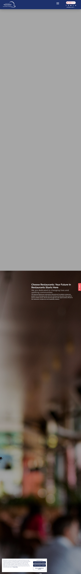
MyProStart (70, 7)
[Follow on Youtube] (71, 5)
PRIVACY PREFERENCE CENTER (39, 569)
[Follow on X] (73, 5)
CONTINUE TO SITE (39, 560)
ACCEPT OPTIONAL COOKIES (39, 562)
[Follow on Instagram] (68, 5)
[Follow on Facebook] (66, 5)
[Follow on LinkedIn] (76, 5)
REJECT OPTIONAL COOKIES (39, 565)
